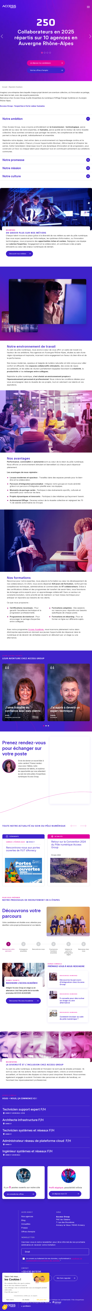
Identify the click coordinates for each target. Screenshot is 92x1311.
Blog (23, 1220)
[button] (4, 1307)
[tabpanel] (46, 31)
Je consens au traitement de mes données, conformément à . (54, 1259)
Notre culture (11, 176)
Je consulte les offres (15, 1194)
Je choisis (25, 1300)
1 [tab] (42, 52)
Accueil (4, 87)
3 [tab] (47, 52)
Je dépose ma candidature (40, 63)
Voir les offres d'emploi (39, 70)
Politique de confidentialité (61, 1300)
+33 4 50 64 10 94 (31, 1271)
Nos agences (27, 1216)
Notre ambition (12, 118)
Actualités (25, 1224)
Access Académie (36, 629)
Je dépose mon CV (59, 1194)
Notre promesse (13, 160)
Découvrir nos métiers (17, 254)
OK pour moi (41, 1300)
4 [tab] (50, 52)
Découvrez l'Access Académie (21, 1001)
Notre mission (11, 168)
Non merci (10, 1300)
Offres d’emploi (28, 1231)
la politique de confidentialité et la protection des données (54, 1259)
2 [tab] (44, 52)
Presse (24, 1228)
